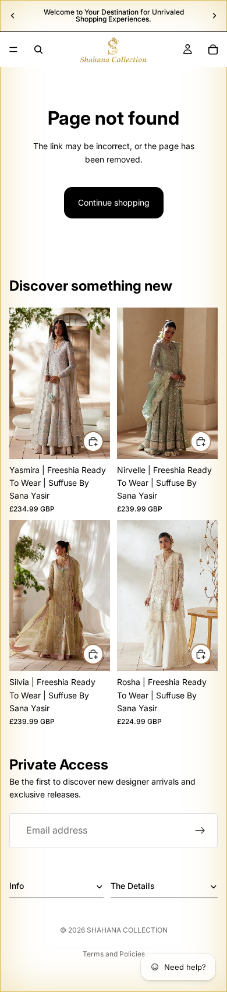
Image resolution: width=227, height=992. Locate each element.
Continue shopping (114, 202)
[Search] (38, 49)
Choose (103, 441)
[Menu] (13, 49)
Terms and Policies (114, 953)
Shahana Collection (127, 930)
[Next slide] (214, 16)
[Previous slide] (13, 16)
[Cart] (213, 49)
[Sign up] (200, 830)
